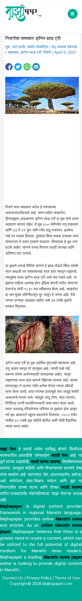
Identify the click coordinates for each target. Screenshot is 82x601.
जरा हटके (18, 46)
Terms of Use (67, 577)
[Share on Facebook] (9, 67)
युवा (7, 46)
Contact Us (13, 577)
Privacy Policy (39, 577)
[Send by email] (36, 67)
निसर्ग (47, 52)
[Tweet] (18, 67)
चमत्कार (13, 52)
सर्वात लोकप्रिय (37, 46)
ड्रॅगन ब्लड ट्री (31, 52)
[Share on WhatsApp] (27, 67)
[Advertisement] (41, 161)
